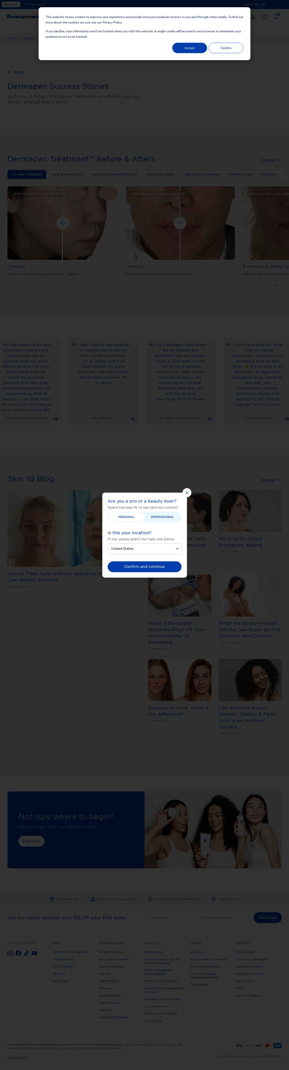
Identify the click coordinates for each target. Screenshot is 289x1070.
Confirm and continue (144, 567)
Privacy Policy (112, 22)
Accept (189, 48)
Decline (226, 48)
